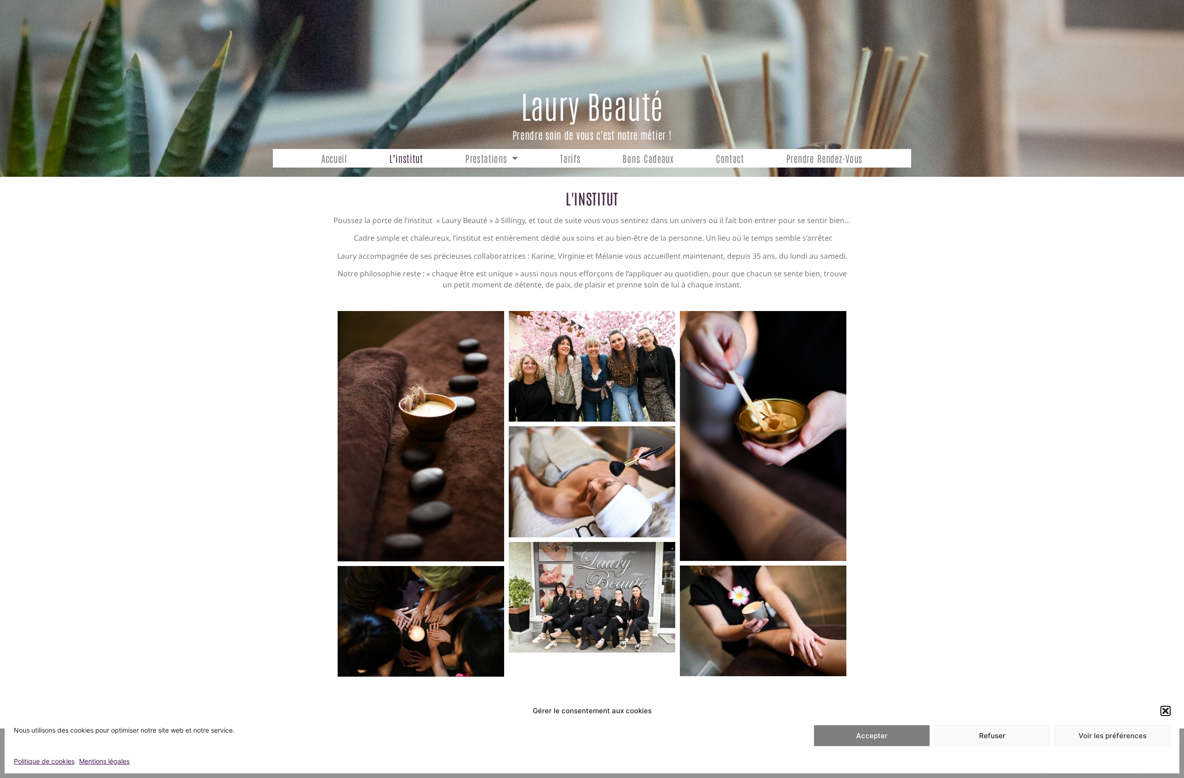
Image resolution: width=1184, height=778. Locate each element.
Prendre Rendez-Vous (824, 158)
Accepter (872, 735)
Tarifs (570, 158)
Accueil (334, 158)
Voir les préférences (1113, 735)
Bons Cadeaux (648, 158)
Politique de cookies (44, 761)
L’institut (406, 158)
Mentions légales (104, 761)
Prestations (486, 158)
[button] (1165, 711)
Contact (730, 158)
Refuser (992, 735)
